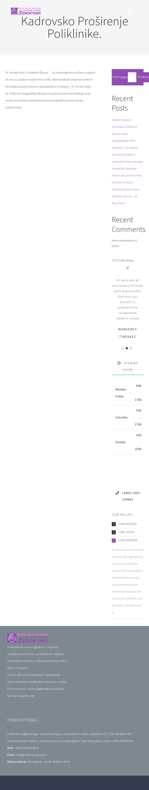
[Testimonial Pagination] (123, 348)
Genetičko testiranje (124, 168)
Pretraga (119, 77)
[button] (128, 524)
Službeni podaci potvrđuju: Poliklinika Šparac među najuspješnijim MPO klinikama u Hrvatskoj (124, 134)
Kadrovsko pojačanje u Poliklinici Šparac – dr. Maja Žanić (126, 196)
